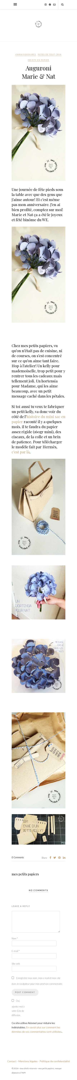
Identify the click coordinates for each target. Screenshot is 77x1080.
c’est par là (21, 451)
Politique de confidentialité (55, 1061)
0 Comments (18, 857)
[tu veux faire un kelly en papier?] (40, 847)
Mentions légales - (28, 1061)
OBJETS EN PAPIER (38, 60)
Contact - (12, 1061)
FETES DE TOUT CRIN (50, 54)
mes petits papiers (25, 874)
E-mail (16, 951)
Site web (16, 963)
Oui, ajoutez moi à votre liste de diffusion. (18, 1008)
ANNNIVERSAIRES (25, 54)
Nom (15, 938)
